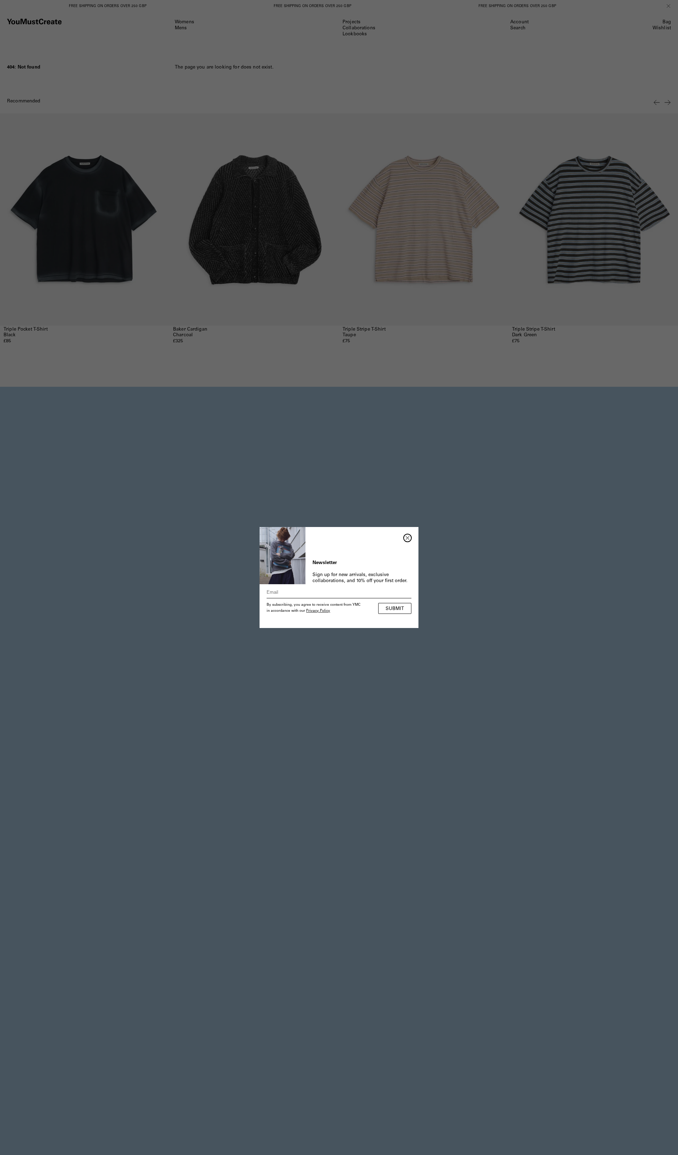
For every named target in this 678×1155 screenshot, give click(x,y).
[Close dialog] (407, 538)
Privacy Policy (318, 611)
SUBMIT (395, 609)
